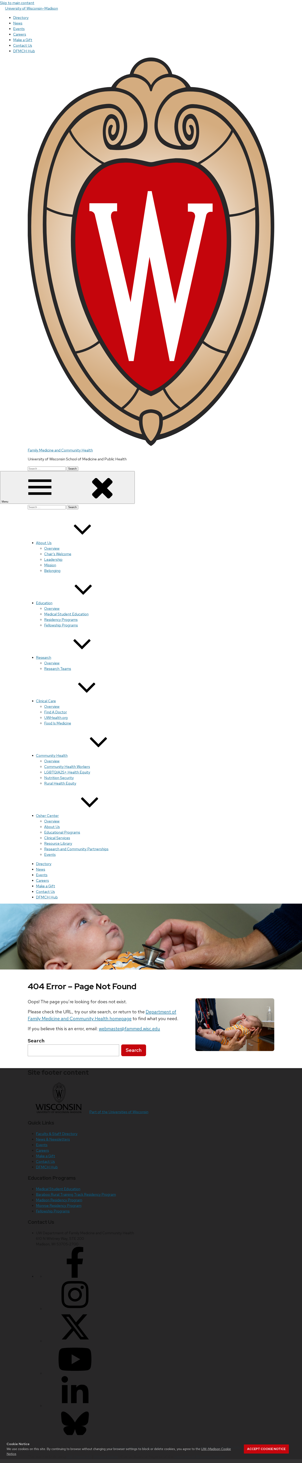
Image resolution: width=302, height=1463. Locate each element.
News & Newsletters (53, 1139)
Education (44, 603)
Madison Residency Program (59, 1200)
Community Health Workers (67, 766)
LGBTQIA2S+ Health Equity (67, 772)
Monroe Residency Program (58, 1205)
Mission (50, 565)
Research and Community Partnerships (76, 849)
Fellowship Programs (61, 625)
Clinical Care (46, 701)
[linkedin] (75, 1405)
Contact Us (22, 45)
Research (43, 657)
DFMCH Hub (24, 51)
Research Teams (57, 668)
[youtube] (75, 1373)
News (17, 23)
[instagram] (75, 1308)
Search (134, 1050)
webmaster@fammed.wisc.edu (129, 1029)
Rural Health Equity (60, 783)
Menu (5, 501)
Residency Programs (61, 619)
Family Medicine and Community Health (60, 450)
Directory (21, 17)
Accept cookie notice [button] (266, 1449)
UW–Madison (31, 8)
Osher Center (47, 815)
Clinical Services (57, 837)
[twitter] (75, 1341)
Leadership (53, 559)
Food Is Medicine (57, 723)
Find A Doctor (55, 712)
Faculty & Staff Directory (56, 1133)
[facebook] (75, 1276)
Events (19, 28)
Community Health (52, 755)
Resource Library (58, 843)
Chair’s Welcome (57, 554)
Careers (19, 34)
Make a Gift (22, 39)
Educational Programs (62, 832)
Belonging (52, 570)
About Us (44, 542)
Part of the (118, 1112)
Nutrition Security (59, 777)
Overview (52, 548)
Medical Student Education (66, 614)
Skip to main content (17, 2)
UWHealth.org (56, 717)
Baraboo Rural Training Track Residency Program (76, 1194)
